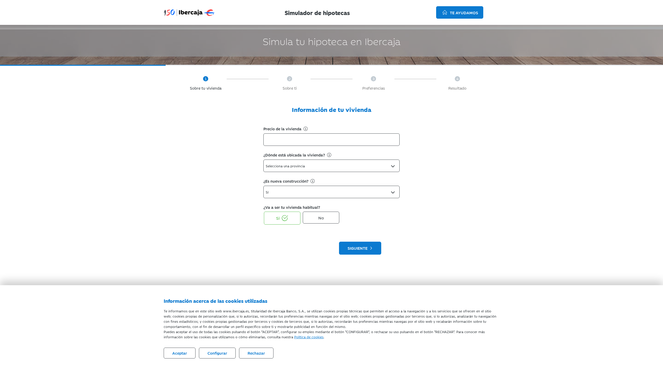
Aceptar (179, 353)
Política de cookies (308, 336)
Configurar (217, 353)
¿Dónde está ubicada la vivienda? (294, 154)
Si (278, 218)
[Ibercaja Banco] (189, 12)
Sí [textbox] (267, 192)
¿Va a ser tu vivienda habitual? (291, 207)
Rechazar (256, 353)
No (321, 217)
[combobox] (331, 166)
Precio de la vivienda (282, 128)
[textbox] (287, 165)
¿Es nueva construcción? (286, 181)
